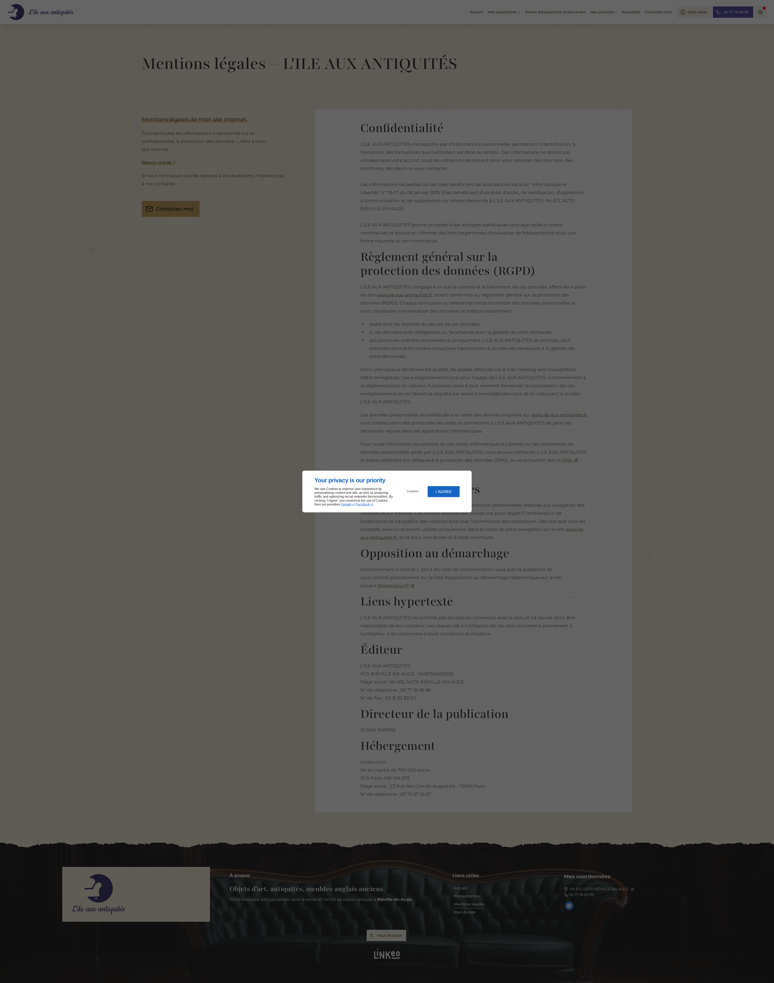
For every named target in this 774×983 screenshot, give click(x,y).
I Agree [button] (444, 491)
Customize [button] (413, 491)
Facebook (363, 504)
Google (346, 504)
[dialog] (387, 491)
